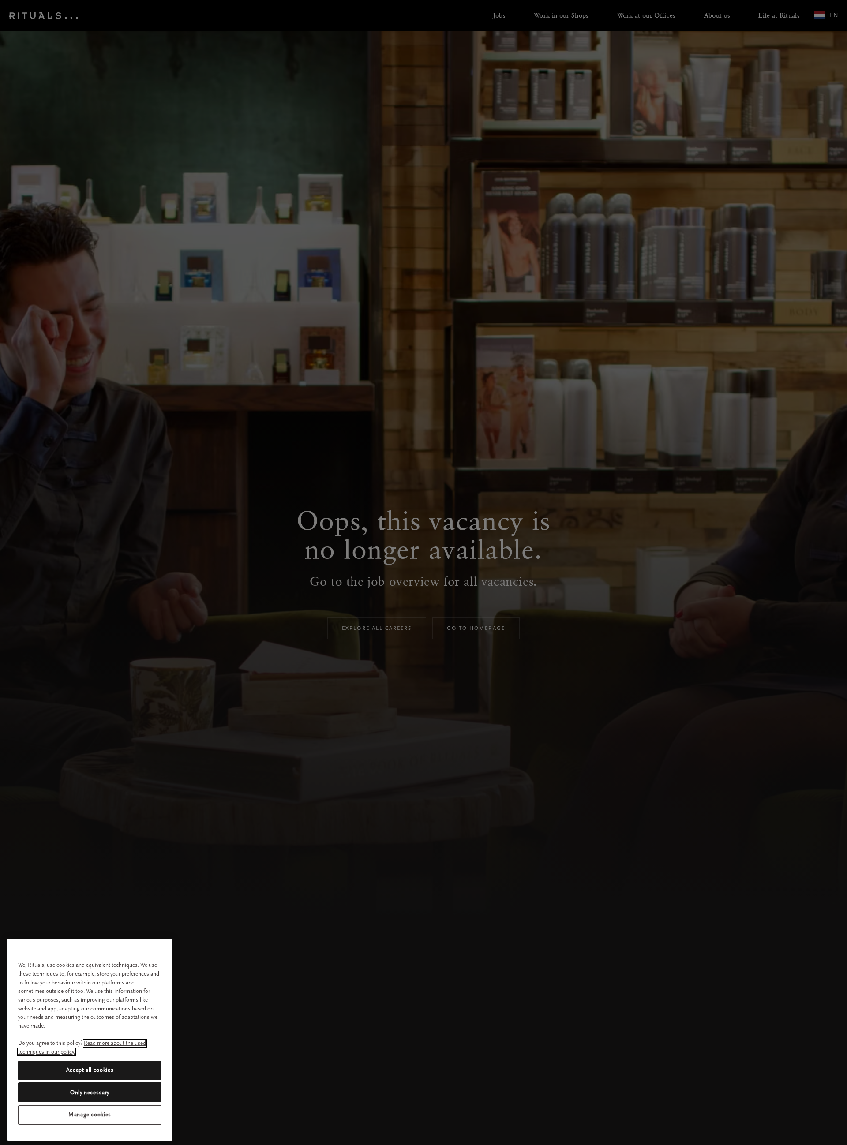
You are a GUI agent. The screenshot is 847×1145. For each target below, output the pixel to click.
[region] (89, 1040)
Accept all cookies (90, 1070)
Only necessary (89, 1092)
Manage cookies (89, 1114)
